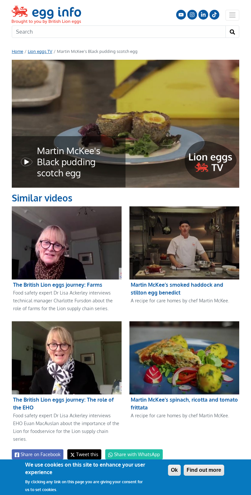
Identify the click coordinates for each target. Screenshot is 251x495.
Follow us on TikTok (214, 15)
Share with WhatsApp (136, 454)
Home (17, 51)
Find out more (204, 470)
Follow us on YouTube (181, 15)
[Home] (47, 14)
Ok (174, 470)
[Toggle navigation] (232, 15)
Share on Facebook (39, 454)
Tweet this (86, 454)
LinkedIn (203, 15)
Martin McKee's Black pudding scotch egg (68, 161)
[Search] (232, 31)
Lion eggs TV (40, 51)
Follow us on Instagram (192, 15)
